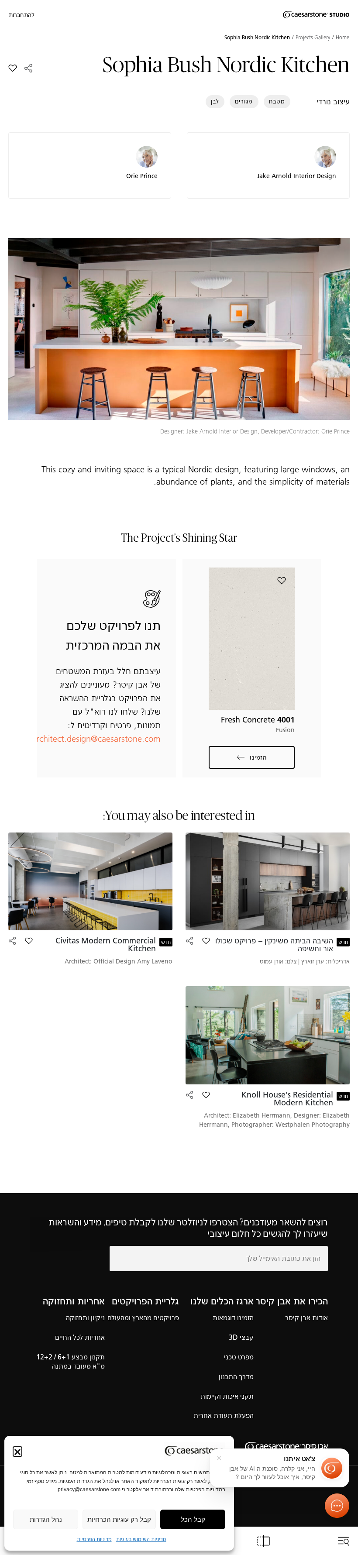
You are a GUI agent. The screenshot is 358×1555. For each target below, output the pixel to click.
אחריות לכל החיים (80, 1337)
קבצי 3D (241, 1337)
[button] (17, 1451)
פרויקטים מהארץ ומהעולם (143, 1318)
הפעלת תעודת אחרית (223, 1415)
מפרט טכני (239, 1357)
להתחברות (21, 15)
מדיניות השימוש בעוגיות (141, 1539)
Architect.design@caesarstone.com (96, 738)
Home (342, 37)
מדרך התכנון (236, 1377)
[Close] (219, 1458)
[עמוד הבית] (316, 14)
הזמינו (258, 757)
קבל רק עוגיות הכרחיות (119, 1519)
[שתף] (28, 68)
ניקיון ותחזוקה (85, 1318)
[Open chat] (337, 1505)
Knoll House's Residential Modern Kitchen (287, 1099)
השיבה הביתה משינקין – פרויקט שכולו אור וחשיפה (274, 945)
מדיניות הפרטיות (94, 1539)
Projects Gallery (313, 37)
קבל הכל (193, 1519)
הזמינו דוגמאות (233, 1318)
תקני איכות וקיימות (227, 1396)
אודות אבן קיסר (306, 1318)
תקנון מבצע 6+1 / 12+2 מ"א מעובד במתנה (70, 1361)
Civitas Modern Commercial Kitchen (105, 945)
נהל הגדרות (46, 1519)
